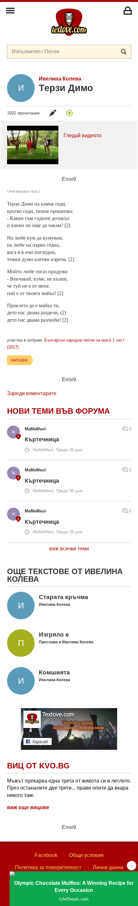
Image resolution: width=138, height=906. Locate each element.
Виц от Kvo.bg (38, 765)
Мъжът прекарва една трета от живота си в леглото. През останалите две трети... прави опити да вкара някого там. (69, 788)
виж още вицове (28, 807)
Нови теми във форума (58, 411)
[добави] (70, 113)
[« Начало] (69, 22)
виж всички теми (69, 548)
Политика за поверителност (48, 867)
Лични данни (108, 867)
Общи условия (86, 855)
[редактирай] (52, 113)
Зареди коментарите (31, 393)
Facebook (46, 855)
